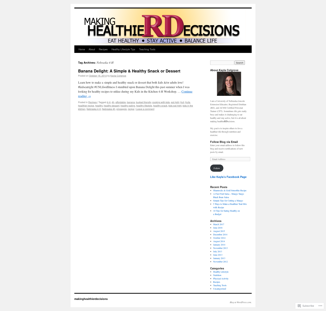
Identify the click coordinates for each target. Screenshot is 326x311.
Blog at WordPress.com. (241, 302)
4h (113, 102)
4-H (109, 102)
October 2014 (219, 237)
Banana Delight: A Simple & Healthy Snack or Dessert (129, 71)
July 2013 (217, 251)
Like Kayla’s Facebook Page (228, 177)
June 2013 (217, 254)
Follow (217, 168)
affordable (120, 102)
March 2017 (218, 224)
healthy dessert (111, 105)
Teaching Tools (147, 49)
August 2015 (219, 230)
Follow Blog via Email (224, 142)
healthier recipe (86, 105)
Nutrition (217, 275)
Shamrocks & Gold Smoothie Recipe (229, 190)
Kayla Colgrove (118, 75)
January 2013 (219, 258)
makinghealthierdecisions (91, 299)
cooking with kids (161, 102)
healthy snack (160, 105)
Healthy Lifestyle (220, 271)
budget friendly (143, 102)
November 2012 (220, 261)
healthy (99, 105)
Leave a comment (145, 109)
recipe (131, 109)
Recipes (103, 49)
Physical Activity (220, 278)
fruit (182, 102)
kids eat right (174, 105)
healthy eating (128, 105)
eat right (175, 102)
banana (131, 102)
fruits (187, 102)
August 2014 (219, 241)
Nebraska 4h (108, 109)
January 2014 (219, 244)
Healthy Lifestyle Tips (123, 49)
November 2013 (220, 247)
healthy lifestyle (144, 105)
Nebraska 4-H (94, 109)
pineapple (121, 109)
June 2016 (217, 227)
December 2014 (220, 234)
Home (81, 49)
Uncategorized (219, 288)
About (92, 49)
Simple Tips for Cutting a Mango (228, 200)
